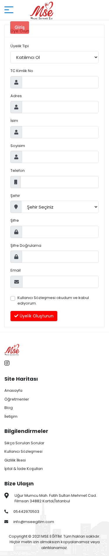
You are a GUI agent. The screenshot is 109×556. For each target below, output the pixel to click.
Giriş (20, 27)
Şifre (14, 220)
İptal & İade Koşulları (23, 468)
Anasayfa (13, 390)
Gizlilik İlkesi (15, 460)
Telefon (17, 170)
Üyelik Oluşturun (35, 316)
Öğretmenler (16, 399)
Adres (16, 96)
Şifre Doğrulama (25, 245)
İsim (14, 120)
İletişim (10, 416)
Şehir (15, 195)
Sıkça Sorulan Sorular (24, 443)
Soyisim (17, 145)
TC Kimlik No (21, 71)
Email (15, 270)
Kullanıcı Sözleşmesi (36, 297)
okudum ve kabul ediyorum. (53, 300)
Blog (8, 407)
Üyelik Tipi (19, 46)
